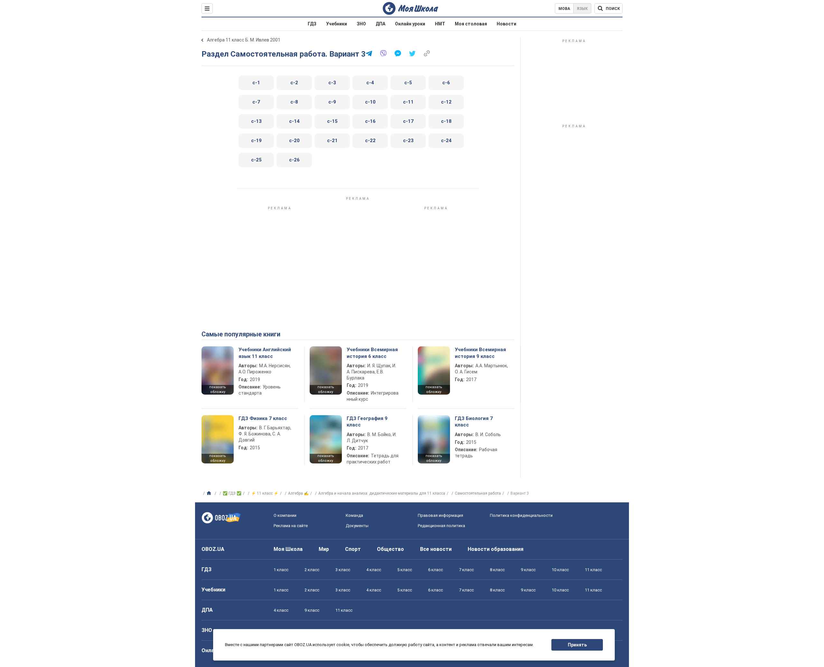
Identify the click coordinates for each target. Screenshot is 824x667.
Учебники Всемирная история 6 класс (372, 353)
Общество (390, 549)
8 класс (497, 569)
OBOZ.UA (212, 549)
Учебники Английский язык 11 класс (265, 353)
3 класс (342, 569)
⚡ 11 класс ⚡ (264, 493)
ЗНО (361, 23)
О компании (285, 515)
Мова (564, 8)
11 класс (593, 569)
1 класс (281, 569)
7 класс (466, 569)
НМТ (440, 23)
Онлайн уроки (410, 23)
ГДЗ (312, 23)
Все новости (436, 549)
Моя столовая (471, 23)
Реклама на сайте (291, 525)
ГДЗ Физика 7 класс (263, 418)
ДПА (380, 23)
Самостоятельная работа (478, 493)
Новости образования (495, 549)
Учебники (336, 23)
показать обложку (217, 389)
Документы (357, 525)
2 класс (311, 569)
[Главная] (209, 493)
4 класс (373, 569)
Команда (354, 515)
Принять (577, 644)
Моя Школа (288, 549)
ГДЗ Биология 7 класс (474, 422)
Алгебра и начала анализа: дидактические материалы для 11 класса (381, 493)
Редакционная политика (441, 525)
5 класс (404, 569)
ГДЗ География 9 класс (367, 422)
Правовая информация (440, 515)
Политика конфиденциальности (521, 515)
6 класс (435, 569)
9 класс (528, 569)
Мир (324, 549)
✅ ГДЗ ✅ (232, 493)
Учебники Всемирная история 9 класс (480, 353)
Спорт (353, 549)
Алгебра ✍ (298, 493)
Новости (506, 23)
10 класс (560, 569)
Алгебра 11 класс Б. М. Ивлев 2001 (243, 39)
